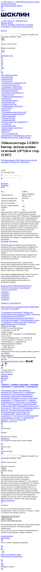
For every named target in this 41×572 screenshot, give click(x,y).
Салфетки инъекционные (12, 96)
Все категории (7, 77)
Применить (5, 438)
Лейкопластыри (25, 137)
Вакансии (12, 4)
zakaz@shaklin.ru (7, 355)
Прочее (6, 132)
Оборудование (9, 116)
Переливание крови (10, 100)
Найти (4, 468)
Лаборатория (8, 102)
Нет (2, 565)
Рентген (6, 110)
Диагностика (8, 118)
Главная (4, 135)
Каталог (10, 135)
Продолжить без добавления (11, 556)
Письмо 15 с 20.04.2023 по (11, 303)
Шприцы (7, 130)
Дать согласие (6, 519)
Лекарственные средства (12, 128)
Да (2, 563)
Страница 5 (5, 299)
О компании (7, 322)
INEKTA (4, 25)
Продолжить (5, 538)
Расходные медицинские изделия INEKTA (20, 315)
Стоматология (16, 27)
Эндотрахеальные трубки (29, 320)
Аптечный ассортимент (10, 320)
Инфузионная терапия (12, 89)
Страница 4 (5, 297)
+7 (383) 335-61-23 (8, 2)
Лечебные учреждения (16, 25)
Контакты (4, 4)
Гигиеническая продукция (13, 114)
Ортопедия (7, 98)
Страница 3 (5, 295)
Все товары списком (9, 75)
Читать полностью (8, 500)
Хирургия (7, 108)
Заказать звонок (33, 2)
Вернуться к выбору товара (11, 554)
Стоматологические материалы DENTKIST (17, 318)
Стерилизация (9, 126)
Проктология (8, 94)
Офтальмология (14, 404)
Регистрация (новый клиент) (11, 6)
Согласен (4, 505)
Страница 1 (5, 292)
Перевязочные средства (12, 106)
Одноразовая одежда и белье (14, 112)
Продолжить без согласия (10, 516)
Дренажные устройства (12, 87)
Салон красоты (27, 27)
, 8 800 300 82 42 (21, 2)
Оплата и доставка (19, 322)
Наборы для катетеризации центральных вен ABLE (17, 313)
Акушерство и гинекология (14, 83)
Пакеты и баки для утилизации (15, 122)
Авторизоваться (7, 536)
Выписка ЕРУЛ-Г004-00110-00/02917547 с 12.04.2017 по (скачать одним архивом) (16, 287)
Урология (7, 81)
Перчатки (7, 79)
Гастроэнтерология (10, 85)
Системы (6, 124)
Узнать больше (30, 498)
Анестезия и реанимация (13, 93)
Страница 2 (5, 294)
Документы (13, 241)
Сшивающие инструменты (12, 312)
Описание (4, 241)
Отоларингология (10, 91)
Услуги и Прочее (10, 134)
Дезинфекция (8, 120)
